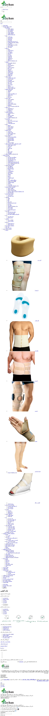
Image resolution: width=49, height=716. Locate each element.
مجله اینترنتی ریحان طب (5, 641)
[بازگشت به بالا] (0, 687)
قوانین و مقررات (6, 637)
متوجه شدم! (3, 712)
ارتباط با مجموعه (3, 645)
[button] (26, 25)
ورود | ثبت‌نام (5, 9)
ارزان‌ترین (5, 601)
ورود (1, 23)
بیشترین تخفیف (6, 599)
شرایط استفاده (6, 627)
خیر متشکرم (7, 697)
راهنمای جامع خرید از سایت (8, 634)
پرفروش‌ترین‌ (5, 598)
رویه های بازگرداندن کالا (7, 636)
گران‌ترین (5, 602)
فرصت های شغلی (4, 643)
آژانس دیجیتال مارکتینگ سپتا (42, 680)
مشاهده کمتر (3, 676)
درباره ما (2, 648)
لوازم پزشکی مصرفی (7, 585)
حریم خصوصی (6, 628)
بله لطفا (2, 697)
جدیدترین (4, 600)
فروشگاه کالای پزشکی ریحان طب (29, 679)
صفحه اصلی (5, 584)
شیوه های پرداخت (6, 629)
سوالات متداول (6, 635)
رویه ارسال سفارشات (7, 626)
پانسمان (4, 586)
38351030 (21, 661)
